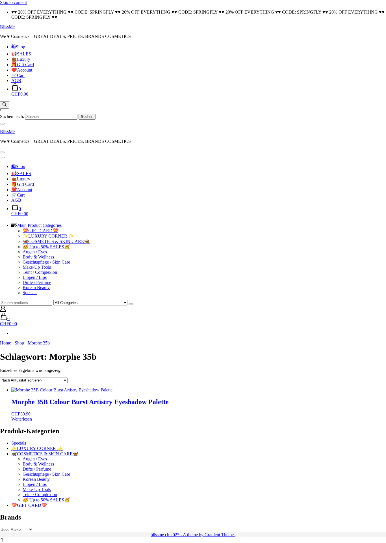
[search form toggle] (4, 105)
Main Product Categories (39, 225)
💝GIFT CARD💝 (40, 230)
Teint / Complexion (40, 272)
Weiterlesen (21, 419)
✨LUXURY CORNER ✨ (48, 236)
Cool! (360, 10)
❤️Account (21, 70)
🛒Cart (18, 75)
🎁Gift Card (22, 64)
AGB (16, 80)
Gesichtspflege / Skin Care (46, 262)
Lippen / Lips (35, 277)
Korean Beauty (36, 287)
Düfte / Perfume (37, 282)
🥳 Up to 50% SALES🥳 (46, 246)
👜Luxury (20, 59)
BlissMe (7, 26)
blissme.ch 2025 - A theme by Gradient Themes (193, 534)
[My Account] (3, 310)
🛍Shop (18, 46)
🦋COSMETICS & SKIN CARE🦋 (56, 241)
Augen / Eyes (35, 251)
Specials (30, 292)
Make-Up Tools (37, 267)
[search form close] (2, 123)
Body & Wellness (38, 257)
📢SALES (21, 53)
